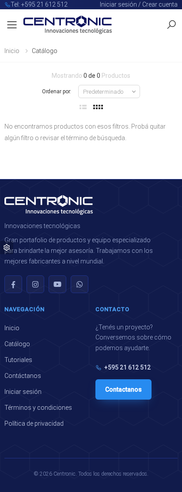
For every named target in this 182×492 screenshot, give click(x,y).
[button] (171, 24)
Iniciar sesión (23, 391)
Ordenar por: (57, 91)
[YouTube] (57, 284)
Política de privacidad (34, 423)
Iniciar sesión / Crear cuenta (139, 4)
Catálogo (17, 343)
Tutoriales (18, 359)
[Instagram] (35, 284)
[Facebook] (13, 284)
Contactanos (123, 389)
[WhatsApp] (79, 284)
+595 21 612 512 (127, 367)
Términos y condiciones (38, 407)
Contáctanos (22, 375)
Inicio (11, 50)
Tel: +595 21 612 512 (39, 4)
